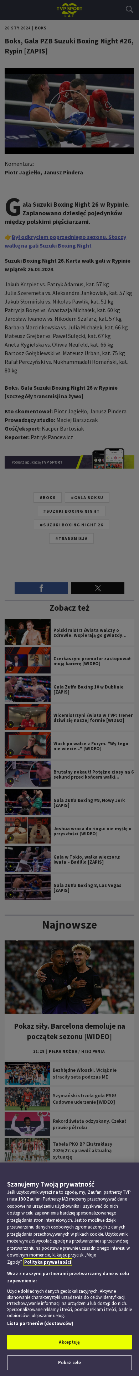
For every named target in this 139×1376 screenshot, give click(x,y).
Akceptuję (69, 1342)
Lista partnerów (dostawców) (40, 1323)
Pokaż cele (69, 1362)
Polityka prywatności (47, 1262)
